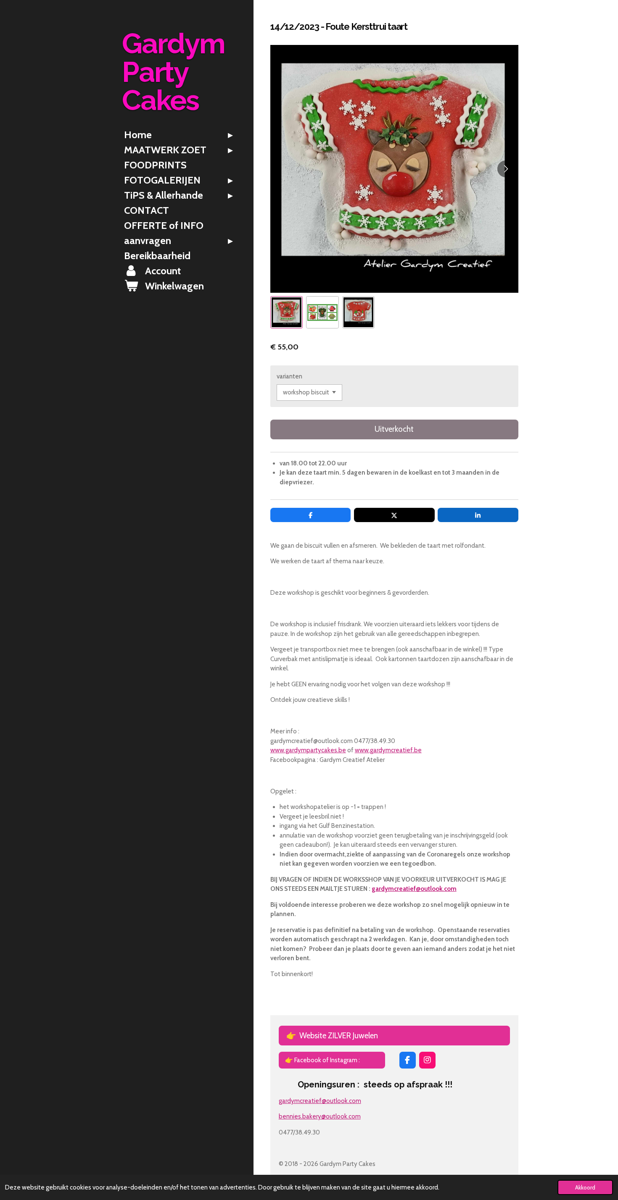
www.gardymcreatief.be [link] (388, 750)
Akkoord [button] (585, 1187)
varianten (289, 376)
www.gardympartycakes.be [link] (308, 750)
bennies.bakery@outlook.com (320, 1116)
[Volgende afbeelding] (505, 168)
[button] (286, 312)
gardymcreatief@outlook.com (414, 889)
